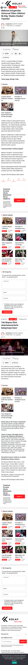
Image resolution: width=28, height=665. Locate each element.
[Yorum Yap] (12, 53)
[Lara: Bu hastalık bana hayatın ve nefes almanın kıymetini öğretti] (7, 257)
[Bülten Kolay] (16, 4)
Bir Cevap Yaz (7, 272)
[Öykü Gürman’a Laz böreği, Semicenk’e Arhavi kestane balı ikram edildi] (20, 241)
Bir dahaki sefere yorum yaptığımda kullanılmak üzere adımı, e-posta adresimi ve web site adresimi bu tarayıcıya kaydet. (14, 306)
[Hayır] (26, 659)
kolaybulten (9, 24)
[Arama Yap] (5, 7)
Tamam (14, 662)
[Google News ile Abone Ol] (6, 49)
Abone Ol (19, 200)
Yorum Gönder (7, 312)
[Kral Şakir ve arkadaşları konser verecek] (21, 94)
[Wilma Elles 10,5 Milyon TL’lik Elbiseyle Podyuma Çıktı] (20, 257)
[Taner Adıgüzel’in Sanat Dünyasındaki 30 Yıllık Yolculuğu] (7, 110)
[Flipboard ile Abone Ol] (16, 49)
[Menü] (2, 3)
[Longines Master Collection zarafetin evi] (7, 94)
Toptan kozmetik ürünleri (7, 652)
